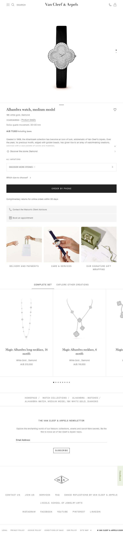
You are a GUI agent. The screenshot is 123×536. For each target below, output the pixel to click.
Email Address (23, 440)
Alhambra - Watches (85, 397)
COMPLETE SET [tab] (43, 284)
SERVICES (44, 494)
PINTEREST (79, 511)
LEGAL (4, 530)
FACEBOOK (46, 511)
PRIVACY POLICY (18, 530)
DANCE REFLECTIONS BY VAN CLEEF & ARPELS (91, 494)
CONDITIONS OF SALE (54, 530)
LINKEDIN (95, 511)
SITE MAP (84, 530)
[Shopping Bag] (115, 5)
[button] (61, 56)
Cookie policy (34, 530)
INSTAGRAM (29, 511)
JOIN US (30, 494)
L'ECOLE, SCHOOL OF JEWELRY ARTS (62, 503)
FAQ (57, 494)
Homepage (31, 397)
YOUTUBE (62, 511)
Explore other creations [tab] (73, 284)
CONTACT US (12, 494)
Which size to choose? (17, 177)
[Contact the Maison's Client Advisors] (110, 4)
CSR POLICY (72, 530)
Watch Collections (55, 397)
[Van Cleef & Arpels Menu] (8, 4)
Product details (28, 120)
